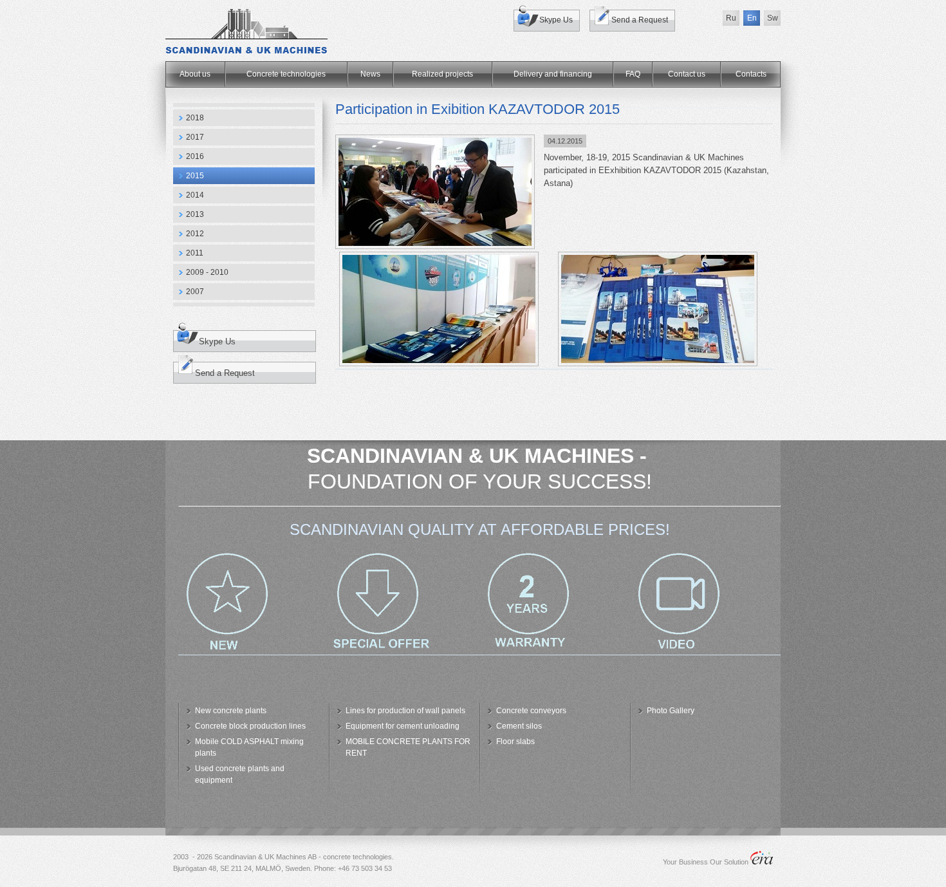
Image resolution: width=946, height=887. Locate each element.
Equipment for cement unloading (402, 726)
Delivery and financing (553, 74)
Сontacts (751, 74)
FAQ (633, 74)
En (752, 18)
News (370, 74)
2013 (195, 214)
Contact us (686, 74)
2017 (195, 137)
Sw (772, 18)
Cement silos (519, 726)
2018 (195, 117)
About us (195, 74)
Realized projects (442, 74)
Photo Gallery (670, 710)
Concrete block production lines (250, 726)
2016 (195, 156)
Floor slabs (515, 741)
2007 (195, 291)
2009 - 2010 (207, 272)
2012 (195, 233)
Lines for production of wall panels (405, 710)
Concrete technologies (286, 74)
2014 (195, 195)
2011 (194, 252)
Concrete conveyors (531, 710)
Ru (731, 18)
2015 (195, 175)
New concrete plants (230, 710)
